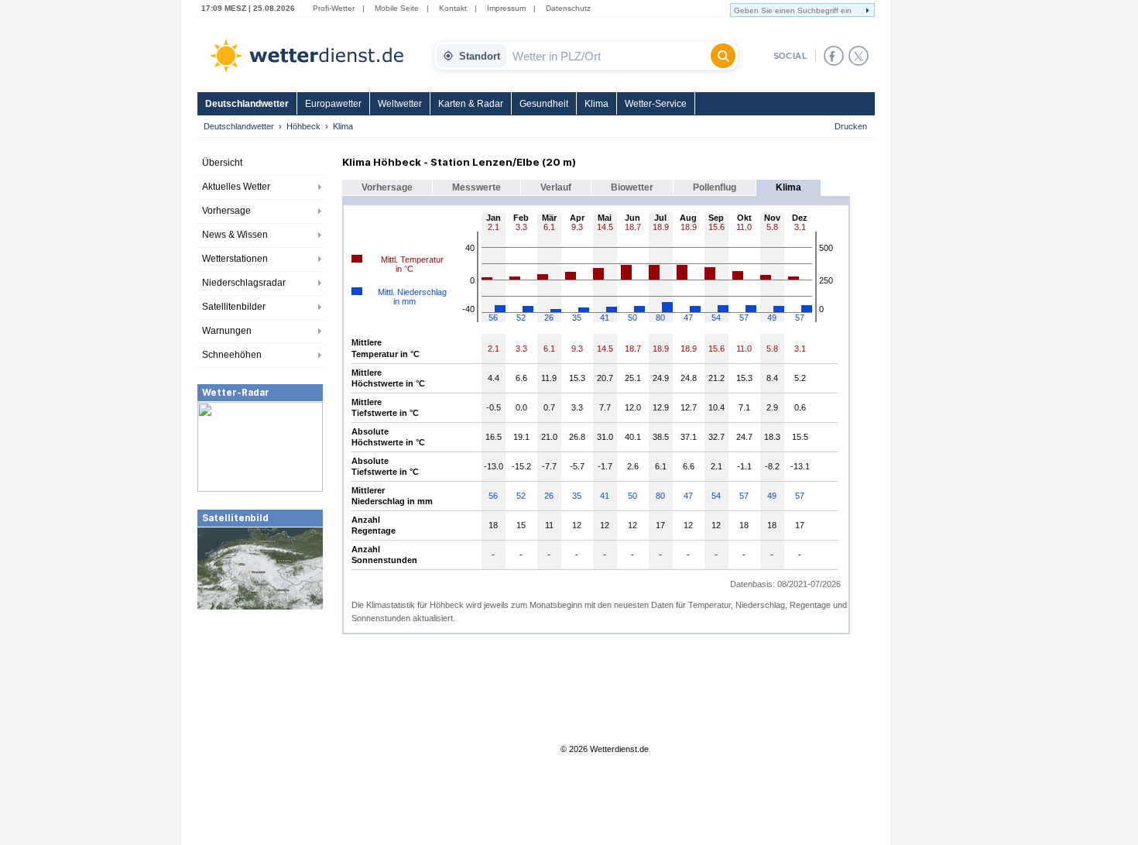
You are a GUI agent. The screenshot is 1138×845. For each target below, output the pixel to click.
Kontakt (453, 8)
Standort (479, 56)
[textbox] (608, 55)
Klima (596, 103)
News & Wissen (235, 234)
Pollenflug (714, 187)
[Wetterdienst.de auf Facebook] (834, 56)
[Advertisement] (260, 727)
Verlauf (555, 187)
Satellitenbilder (234, 306)
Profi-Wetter (334, 8)
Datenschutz (568, 8)
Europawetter (333, 103)
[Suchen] (723, 55)
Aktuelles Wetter (236, 186)
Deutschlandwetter (247, 103)
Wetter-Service (656, 103)
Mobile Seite (397, 8)
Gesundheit (543, 103)
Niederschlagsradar (244, 282)
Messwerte (476, 187)
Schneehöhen (232, 354)
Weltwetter (400, 103)
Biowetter (632, 187)
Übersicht (222, 162)
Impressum (506, 8)
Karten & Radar (470, 103)
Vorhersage (226, 210)
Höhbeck (303, 126)
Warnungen (227, 330)
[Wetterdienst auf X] (858, 56)
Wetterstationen (235, 258)
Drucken (851, 126)
